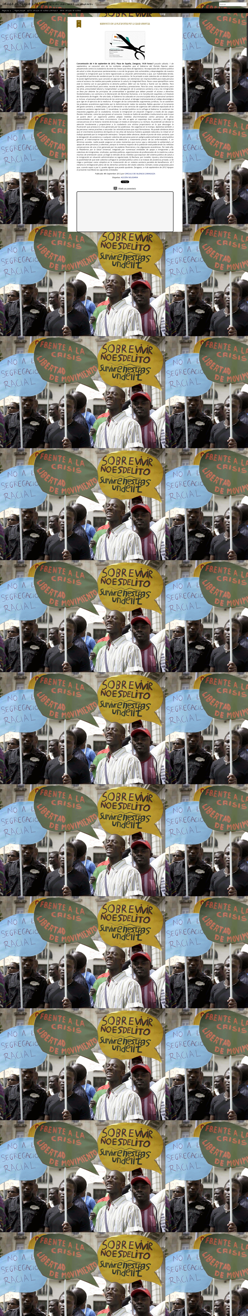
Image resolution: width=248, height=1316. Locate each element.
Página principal (19, 10)
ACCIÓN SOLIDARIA (129, 177)
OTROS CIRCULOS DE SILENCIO (70, 10)
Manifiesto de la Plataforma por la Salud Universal (125, 23)
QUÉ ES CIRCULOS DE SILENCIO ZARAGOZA (42, 10)
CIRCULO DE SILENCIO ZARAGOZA (140, 174)
